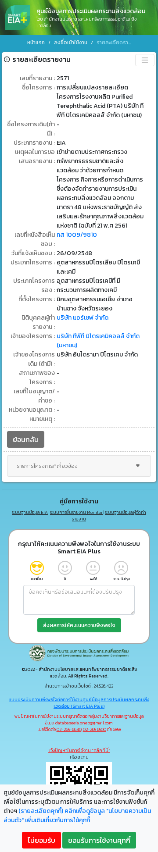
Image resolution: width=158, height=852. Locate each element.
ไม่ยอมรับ (41, 840)
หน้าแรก (36, 42)
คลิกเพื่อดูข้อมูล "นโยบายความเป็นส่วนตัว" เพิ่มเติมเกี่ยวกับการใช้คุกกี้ (77, 815)
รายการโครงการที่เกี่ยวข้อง (47, 466)
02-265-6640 (69, 729)
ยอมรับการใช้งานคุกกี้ (99, 840)
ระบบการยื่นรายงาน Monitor (76, 512)
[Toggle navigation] (144, 60)
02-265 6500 (94, 729)
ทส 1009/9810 (77, 234)
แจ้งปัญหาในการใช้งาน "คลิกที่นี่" (79, 750)
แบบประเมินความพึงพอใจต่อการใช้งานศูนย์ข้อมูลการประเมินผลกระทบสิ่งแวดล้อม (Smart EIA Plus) (79, 702)
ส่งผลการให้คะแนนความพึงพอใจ (79, 625)
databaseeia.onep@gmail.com (84, 723)
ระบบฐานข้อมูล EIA (30, 512)
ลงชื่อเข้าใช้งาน (70, 42)
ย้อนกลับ (26, 439)
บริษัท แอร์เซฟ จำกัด (82, 317)
